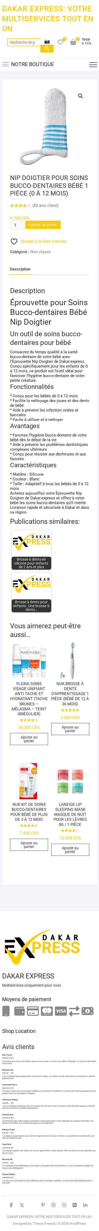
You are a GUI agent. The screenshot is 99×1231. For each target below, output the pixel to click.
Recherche (47, 49)
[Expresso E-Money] (33, 1011)
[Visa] (61, 1011)
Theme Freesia (44, 1223)
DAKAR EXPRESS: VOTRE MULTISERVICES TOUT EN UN (48, 18)
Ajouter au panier (43, 225)
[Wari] (74, 1011)
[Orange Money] (6, 1011)
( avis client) (45, 205)
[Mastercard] (47, 1011)
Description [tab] (20, 269)
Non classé (40, 251)
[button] (80, 96)
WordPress (77, 1223)
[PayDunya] (87, 1011)
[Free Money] (19, 1011)
